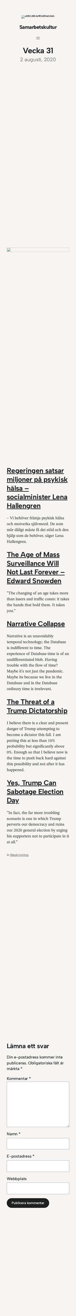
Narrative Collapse (36, 623)
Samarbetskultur (38, 27)
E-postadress (20, 1156)
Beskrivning (19, 855)
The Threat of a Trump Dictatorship (37, 706)
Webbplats (17, 1178)
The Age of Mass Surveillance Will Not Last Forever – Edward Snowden (36, 567)
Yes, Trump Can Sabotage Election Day (35, 791)
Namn (13, 1133)
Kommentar (19, 1078)
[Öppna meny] (38, 38)
